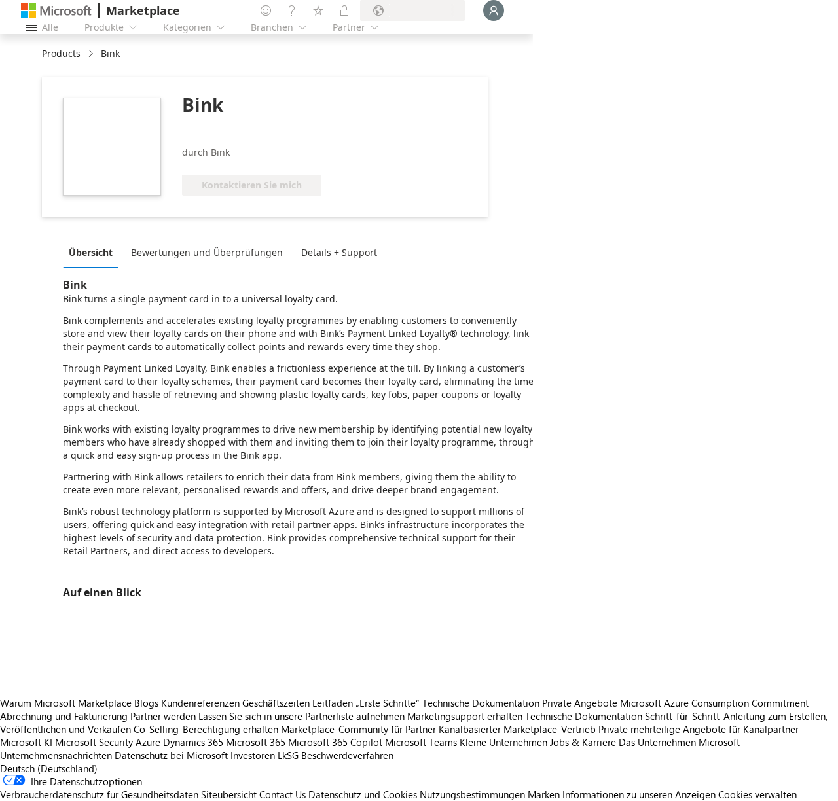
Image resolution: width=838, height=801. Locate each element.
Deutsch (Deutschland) (49, 768)
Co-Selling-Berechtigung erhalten (206, 729)
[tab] (94, 252)
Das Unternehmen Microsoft (679, 742)
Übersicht (91, 252)
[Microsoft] (56, 10)
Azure (148, 742)
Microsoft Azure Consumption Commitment (714, 702)
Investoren (252, 755)
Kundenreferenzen (200, 702)
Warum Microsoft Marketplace (66, 702)
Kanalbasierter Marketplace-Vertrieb (517, 729)
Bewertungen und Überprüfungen (207, 252)
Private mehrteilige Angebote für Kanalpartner (698, 729)
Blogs (146, 702)
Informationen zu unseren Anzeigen (639, 794)
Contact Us (282, 794)
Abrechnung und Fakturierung (64, 715)
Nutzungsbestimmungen (472, 794)
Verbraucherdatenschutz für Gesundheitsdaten (99, 794)
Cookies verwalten (757, 794)
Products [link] (61, 53)
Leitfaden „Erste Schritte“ (366, 702)
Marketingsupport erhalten (464, 715)
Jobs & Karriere (583, 742)
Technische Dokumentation (480, 702)
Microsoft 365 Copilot (335, 742)
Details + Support (339, 252)
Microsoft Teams (421, 742)
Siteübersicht (229, 794)
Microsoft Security (94, 742)
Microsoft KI (26, 742)
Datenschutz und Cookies (362, 794)
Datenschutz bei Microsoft (171, 755)
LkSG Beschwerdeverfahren (335, 755)
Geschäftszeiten (276, 702)
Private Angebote (579, 702)
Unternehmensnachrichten (56, 755)
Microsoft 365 (255, 742)
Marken (544, 794)
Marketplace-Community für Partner (358, 729)
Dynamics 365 (193, 742)
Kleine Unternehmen (503, 742)
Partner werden (163, 715)
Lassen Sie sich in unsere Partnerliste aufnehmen (301, 715)
